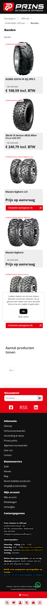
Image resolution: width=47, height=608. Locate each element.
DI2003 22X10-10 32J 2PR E (20, 79)
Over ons (8, 450)
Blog (6, 476)
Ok (23, 311)
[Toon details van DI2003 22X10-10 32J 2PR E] (23, 58)
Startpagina (9, 18)
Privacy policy (10, 440)
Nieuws (7, 471)
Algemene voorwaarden (15, 445)
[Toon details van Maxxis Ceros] (23, 289)
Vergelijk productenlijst (15, 485)
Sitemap (8, 426)
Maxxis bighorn (14, 252)
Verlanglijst (9, 507)
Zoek (6, 466)
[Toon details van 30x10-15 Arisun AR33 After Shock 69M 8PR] (23, 115)
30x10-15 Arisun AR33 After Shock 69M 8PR (21, 136)
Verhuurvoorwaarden (14, 430)
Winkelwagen (10, 502)
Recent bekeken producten (17, 481)
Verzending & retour (14, 435)
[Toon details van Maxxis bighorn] (23, 232)
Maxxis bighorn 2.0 (16, 191)
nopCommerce (31, 589)
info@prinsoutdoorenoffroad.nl (17, 534)
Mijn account (10, 497)
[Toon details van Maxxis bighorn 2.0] (23, 171)
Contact (8, 455)
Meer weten (23, 316)
